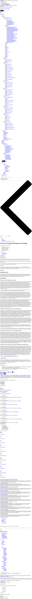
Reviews (3, 541)
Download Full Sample (3, 374)
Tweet (14, 372)
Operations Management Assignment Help (12, 29)
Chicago (5, 560)
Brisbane (5, 565)
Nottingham (5, 553)
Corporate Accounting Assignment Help (12, 38)
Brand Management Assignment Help (12, 36)
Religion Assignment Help (10, 32)
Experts (3, 542)
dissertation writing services (4, 377)
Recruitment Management (10, 31)
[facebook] (1, 373)
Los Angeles (5, 559)
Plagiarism (4, 518)
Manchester (5, 549)
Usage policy (22, 575)
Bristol (4, 550)
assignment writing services (21, 376)
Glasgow (5, 551)
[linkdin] (3, 373)
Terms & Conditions (13, 575)
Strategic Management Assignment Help (12, 33)
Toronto (5, 567)
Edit (18, 526)
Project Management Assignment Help (12, 30)
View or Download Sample (4, 486)
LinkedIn (10, 372)
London (5, 552)
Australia (3, 561)
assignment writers (8, 376)
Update (1, 597)
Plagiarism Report (5, 391)
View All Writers (2, 423)
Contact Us (4, 576)
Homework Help (4, 535)
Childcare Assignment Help (10, 37)
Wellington (5, 569)
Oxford (5, 555)
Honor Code (25, 575)
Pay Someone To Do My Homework (10, 77)
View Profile (5, 397)
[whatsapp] (2, 373)
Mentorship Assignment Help (11, 27)
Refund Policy (2, 575)
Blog (2, 543)
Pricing (4, 519)
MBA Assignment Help (10, 42)
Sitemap (7, 576)
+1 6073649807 (3, 573)
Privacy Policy (18, 575)
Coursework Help (4, 536)
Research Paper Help (5, 533)
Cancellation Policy (7, 575)
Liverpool (5, 554)
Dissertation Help (4, 537)
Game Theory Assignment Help (11, 40)
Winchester (5, 548)
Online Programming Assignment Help (9, 356)
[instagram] (0, 574)
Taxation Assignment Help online (11, 35)
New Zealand (4, 568)
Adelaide (5, 564)
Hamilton (5, 570)
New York (5, 557)
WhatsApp (6, 372)
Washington (5, 558)
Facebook (2, 372)
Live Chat (4, 523)
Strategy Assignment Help (10, 34)
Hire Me (20, 397)
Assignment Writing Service (10, 22)
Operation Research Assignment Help (12, 28)
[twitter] (5, 373)
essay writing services (28, 376)
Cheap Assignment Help (10, 21)
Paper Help (3, 534)
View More (15, 479)
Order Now (15, 0)
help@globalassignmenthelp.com (16, 573)
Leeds (4, 556)
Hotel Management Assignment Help (12, 41)
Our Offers (3, 544)
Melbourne (5, 562)
